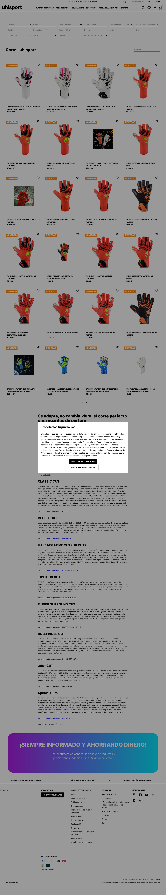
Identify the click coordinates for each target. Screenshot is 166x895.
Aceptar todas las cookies (83, 461)
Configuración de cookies (83, 468)
